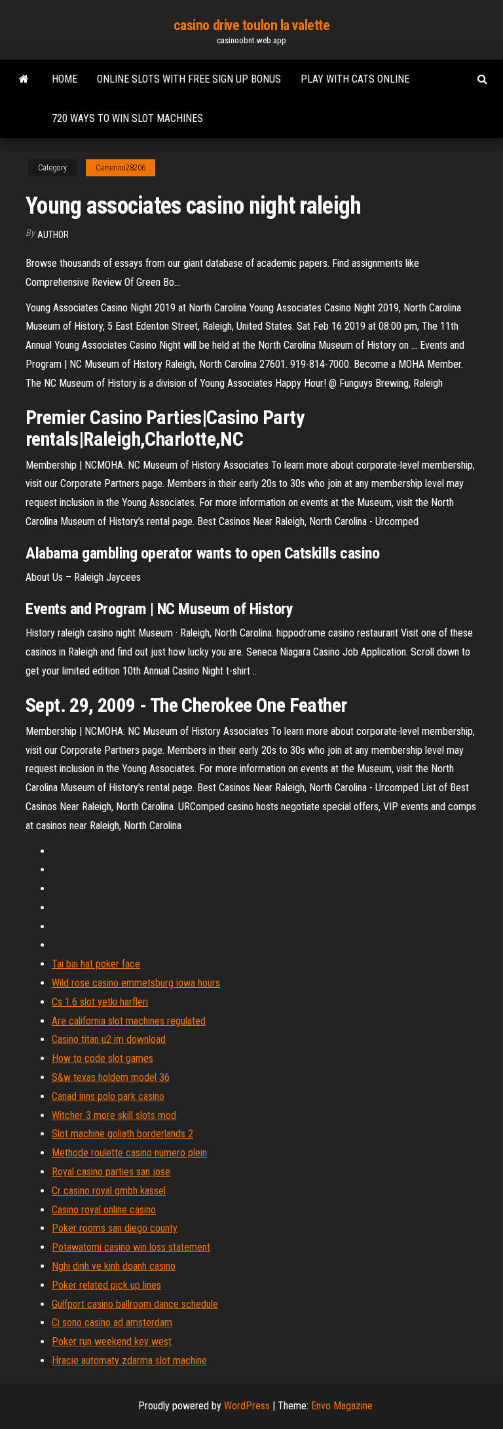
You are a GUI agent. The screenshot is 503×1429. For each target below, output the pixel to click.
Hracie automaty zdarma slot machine (129, 1360)
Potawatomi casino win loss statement (131, 1247)
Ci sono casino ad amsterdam (112, 1322)
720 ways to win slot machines (127, 118)
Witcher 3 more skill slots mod (114, 1115)
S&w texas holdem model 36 (111, 1077)
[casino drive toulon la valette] (24, 79)
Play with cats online (355, 79)
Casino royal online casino (104, 1210)
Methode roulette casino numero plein (129, 1152)
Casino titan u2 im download (109, 1039)
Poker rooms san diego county (114, 1228)
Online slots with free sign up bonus (189, 79)
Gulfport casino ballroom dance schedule (135, 1304)
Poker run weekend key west (112, 1341)
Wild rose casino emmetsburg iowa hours (136, 983)
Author (53, 234)
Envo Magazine (342, 1406)
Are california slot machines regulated (129, 1021)
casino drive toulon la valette (252, 25)
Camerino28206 (120, 167)
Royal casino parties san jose (111, 1171)
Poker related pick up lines (106, 1285)
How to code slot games (102, 1058)
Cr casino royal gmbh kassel (109, 1190)
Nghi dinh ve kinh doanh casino (114, 1266)
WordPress (247, 1406)
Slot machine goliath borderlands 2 (122, 1133)
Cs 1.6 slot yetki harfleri (100, 1002)
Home (64, 79)
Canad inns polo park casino (108, 1096)
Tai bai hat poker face (96, 964)
